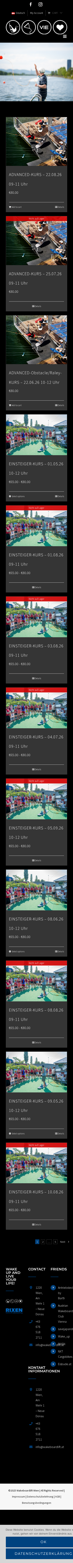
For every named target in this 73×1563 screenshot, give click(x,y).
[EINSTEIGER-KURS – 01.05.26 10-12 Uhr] (36, 434)
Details (61, 206)
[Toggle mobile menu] (65, 36)
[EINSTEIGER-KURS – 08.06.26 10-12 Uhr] (36, 890)
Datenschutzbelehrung (40, 1496)
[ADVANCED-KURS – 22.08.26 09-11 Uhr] (36, 141)
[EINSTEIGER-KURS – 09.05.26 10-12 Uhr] (36, 1072)
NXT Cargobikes (62, 1354)
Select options (18, 496)
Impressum (18, 1496)
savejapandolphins (62, 1329)
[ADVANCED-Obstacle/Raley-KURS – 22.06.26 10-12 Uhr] (36, 339)
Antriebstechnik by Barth (62, 1293)
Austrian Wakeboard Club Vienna (62, 1313)
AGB (57, 1496)
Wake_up (62, 1336)
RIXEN (61, 1344)
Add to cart (17, 206)
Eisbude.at (62, 1364)
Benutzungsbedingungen (36, 1503)
